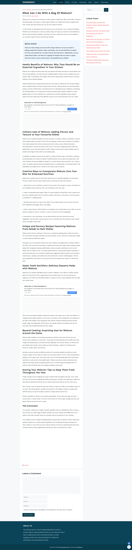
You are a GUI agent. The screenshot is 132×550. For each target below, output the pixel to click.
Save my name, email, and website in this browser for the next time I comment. (48, 510)
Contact (96, 2)
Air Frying (74, 2)
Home (54, 2)
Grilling (67, 2)
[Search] (106, 10)
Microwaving (82, 2)
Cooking (61, 2)
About (90, 2)
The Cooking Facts (64, 547)
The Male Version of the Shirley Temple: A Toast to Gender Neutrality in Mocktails (97, 25)
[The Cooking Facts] (28, 2)
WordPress (79, 547)
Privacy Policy (104, 2)
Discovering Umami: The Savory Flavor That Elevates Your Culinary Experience (98, 33)
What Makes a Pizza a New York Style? (98, 51)
